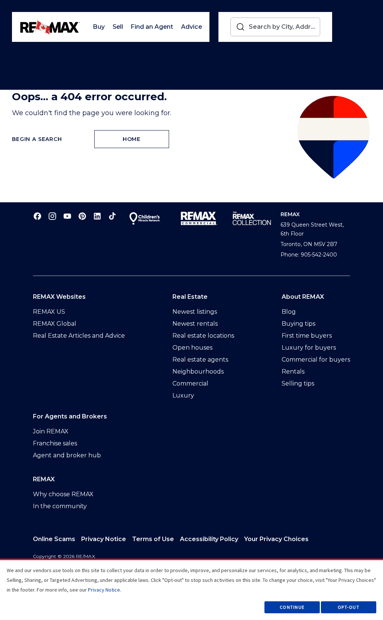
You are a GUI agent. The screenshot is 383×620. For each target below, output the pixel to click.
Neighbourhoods (198, 371)
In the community (60, 506)
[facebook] (37, 216)
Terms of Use (153, 539)
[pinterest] (82, 216)
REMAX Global (54, 323)
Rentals (293, 371)
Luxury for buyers (309, 347)
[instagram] (52, 216)
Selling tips (298, 383)
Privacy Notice (103, 539)
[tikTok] (112, 216)
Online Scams (54, 539)
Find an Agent (152, 26)
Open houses (192, 347)
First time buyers (307, 335)
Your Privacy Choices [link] (276, 539)
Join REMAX (50, 431)
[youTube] (67, 216)
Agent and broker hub (67, 455)
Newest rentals (195, 323)
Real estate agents (200, 359)
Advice (191, 26)
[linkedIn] (97, 216)
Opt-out (348, 607)
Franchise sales (55, 443)
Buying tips (298, 323)
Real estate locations (203, 335)
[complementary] (276, 539)
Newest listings (194, 311)
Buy (99, 26)
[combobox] (283, 27)
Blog (289, 311)
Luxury (183, 395)
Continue (292, 607)
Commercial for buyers (316, 359)
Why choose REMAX (63, 494)
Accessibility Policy (209, 539)
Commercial (190, 383)
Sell (118, 26)
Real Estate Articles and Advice (79, 335)
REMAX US (49, 311)
